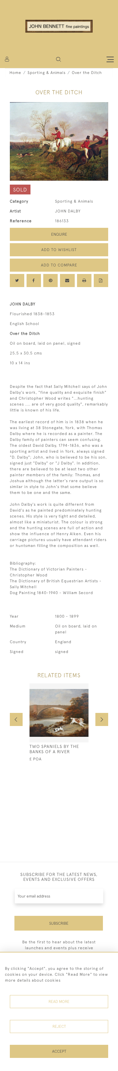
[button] (58, 59)
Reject (59, 1026)
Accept (59, 1051)
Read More (59, 1001)
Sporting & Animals (47, 72)
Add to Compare (59, 265)
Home (15, 72)
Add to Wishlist (59, 249)
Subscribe (59, 923)
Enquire (59, 234)
